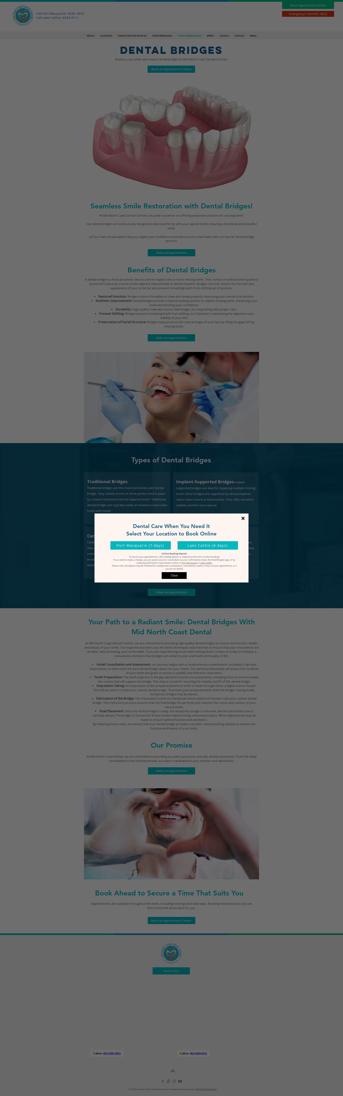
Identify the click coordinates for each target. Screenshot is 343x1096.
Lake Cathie (206, 562)
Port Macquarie (189, 562)
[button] (243, 518)
